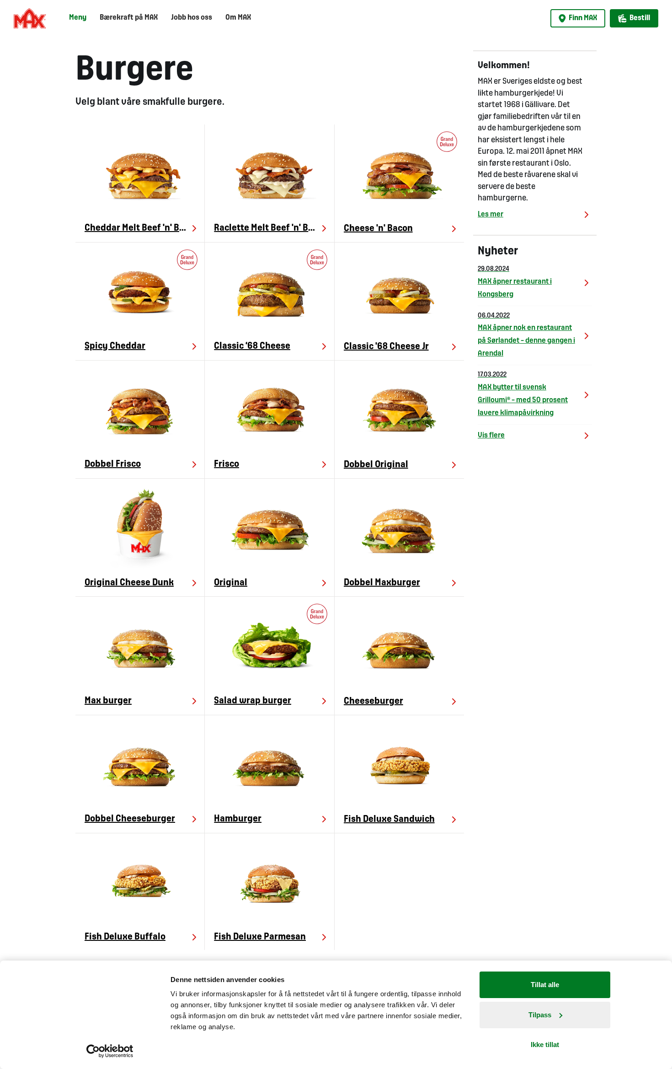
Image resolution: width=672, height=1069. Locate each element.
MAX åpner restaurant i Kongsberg (515, 282)
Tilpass (539, 1015)
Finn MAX (583, 18)
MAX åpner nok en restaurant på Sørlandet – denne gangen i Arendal (526, 335)
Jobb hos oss (191, 17)
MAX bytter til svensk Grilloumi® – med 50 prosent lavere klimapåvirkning (523, 394)
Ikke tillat (545, 1044)
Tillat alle (545, 984)
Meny (77, 17)
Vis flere (491, 435)
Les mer (490, 214)
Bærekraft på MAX (129, 17)
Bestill (639, 18)
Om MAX (238, 17)
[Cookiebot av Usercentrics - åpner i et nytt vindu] (110, 1051)
